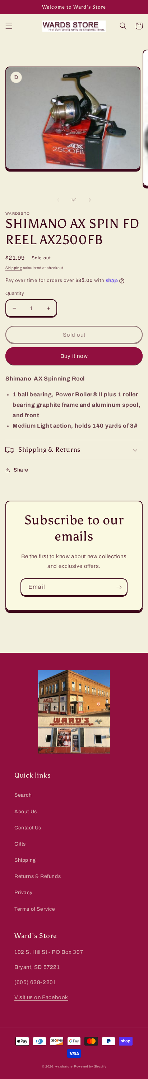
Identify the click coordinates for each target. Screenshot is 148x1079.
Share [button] (21, 470)
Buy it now (74, 356)
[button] (9, 26)
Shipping (13, 268)
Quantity (14, 293)
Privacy (23, 892)
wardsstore (64, 1066)
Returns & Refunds (37, 876)
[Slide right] (90, 200)
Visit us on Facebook (41, 997)
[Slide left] (58, 200)
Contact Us (27, 827)
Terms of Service (34, 909)
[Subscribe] (119, 587)
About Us (25, 811)
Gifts (20, 844)
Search (23, 795)
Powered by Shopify (90, 1066)
